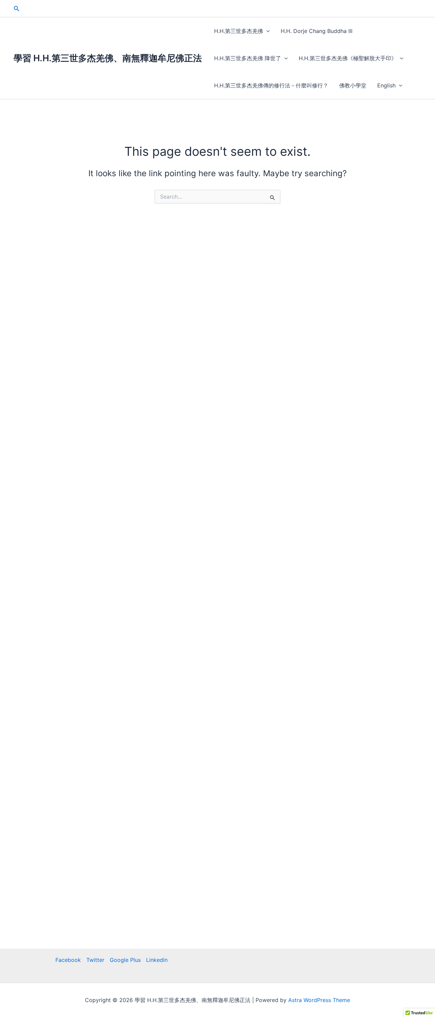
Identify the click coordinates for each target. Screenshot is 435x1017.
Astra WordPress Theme (319, 1000)
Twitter (95, 959)
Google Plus (125, 959)
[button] (17, 8)
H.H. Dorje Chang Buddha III (316, 31)
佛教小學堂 (352, 85)
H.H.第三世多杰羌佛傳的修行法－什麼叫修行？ (271, 85)
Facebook (68, 959)
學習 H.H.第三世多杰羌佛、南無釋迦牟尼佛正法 (108, 58)
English (386, 85)
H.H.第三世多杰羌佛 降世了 (247, 58)
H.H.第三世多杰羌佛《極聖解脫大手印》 (348, 58)
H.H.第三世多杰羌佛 (238, 31)
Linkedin (157, 959)
